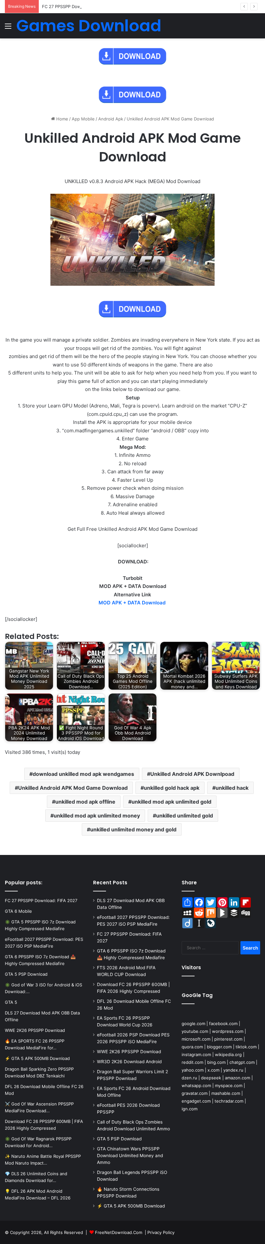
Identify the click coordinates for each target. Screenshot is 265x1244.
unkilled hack (232, 788)
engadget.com (196, 1101)
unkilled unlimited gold (184, 815)
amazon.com (237, 1077)
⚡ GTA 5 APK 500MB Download (131, 1205)
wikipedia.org (228, 1054)
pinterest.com (228, 1039)
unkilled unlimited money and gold (133, 829)
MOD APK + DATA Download (132, 603)
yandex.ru (233, 1070)
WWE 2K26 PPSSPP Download (129, 1051)
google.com (193, 1023)
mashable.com (225, 1093)
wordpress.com (227, 1031)
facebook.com (223, 1023)
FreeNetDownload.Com (118, 1232)
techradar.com (229, 1101)
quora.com (192, 1046)
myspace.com (228, 1085)
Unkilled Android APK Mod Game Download (73, 788)
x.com (213, 1070)
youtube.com (195, 1031)
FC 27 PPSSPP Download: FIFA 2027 (78, 6)
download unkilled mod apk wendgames (83, 774)
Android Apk (110, 118)
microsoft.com (196, 1039)
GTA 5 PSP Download (119, 1138)
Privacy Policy (161, 1232)
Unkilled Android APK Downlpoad (192, 774)
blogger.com (219, 1046)
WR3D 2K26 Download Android (129, 1061)
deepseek (211, 1077)
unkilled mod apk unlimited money (97, 815)
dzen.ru (189, 1077)
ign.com (189, 1108)
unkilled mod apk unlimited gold (171, 801)
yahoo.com (193, 1070)
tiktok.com (246, 1046)
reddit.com (192, 1062)
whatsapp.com (196, 1085)
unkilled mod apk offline (85, 801)
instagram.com (196, 1054)
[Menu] (8, 28)
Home (61, 118)
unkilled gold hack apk (171, 788)
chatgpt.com (242, 1062)
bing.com (216, 1062)
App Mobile (83, 118)
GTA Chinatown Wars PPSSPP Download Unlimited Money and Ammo (130, 1155)
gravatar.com (194, 1093)
